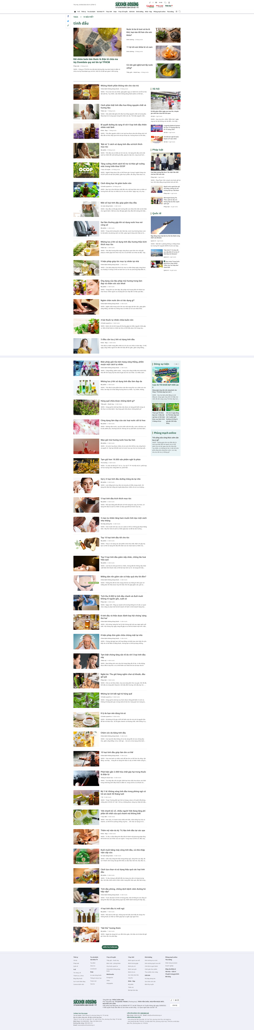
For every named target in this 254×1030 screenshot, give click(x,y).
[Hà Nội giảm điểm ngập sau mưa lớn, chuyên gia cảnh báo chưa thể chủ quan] (166, 101)
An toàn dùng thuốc (96, 975)
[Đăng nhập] (169, 2)
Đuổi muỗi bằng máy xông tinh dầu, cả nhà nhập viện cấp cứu (123, 851)
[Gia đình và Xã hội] (150, 6)
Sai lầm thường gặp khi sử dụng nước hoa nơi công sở (122, 223)
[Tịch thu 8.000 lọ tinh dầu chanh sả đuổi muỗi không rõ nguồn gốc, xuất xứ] (86, 602)
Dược (115, 11)
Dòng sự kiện (161, 364)
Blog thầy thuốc (77, 978)
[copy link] (68, 25)
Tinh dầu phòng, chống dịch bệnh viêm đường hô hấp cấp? (123, 890)
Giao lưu (92, 966)
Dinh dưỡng (139, 11)
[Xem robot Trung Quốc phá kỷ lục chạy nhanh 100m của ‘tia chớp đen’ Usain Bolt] (157, 264)
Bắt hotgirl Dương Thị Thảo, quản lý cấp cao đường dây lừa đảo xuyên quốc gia (171, 200)
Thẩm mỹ (130, 987)
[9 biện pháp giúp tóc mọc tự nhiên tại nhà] (86, 268)
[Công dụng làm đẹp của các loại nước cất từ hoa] (86, 427)
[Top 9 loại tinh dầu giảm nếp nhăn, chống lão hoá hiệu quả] (86, 563)
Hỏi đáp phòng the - (107, 524)
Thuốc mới (93, 981)
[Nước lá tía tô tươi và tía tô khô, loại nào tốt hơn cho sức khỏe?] (168, 35)
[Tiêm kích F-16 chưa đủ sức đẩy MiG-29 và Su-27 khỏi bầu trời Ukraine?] (157, 252)
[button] (174, 364)
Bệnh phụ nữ (132, 966)
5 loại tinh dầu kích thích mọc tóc (116, 498)
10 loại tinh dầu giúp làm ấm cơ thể (117, 752)
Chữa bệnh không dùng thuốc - (110, 89)
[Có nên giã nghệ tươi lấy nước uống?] (168, 70)
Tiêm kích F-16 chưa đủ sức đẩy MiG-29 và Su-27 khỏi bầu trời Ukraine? (171, 252)
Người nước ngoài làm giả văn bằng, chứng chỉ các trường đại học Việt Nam (172, 188)
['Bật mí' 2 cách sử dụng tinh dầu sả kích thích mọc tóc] (86, 150)
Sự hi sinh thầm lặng (79, 981)
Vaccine (92, 984)
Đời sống (168, 976)
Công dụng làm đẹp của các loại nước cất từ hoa (123, 420)
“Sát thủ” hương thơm (111, 928)
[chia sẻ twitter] (68, 21)
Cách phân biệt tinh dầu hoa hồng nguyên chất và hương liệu (123, 106)
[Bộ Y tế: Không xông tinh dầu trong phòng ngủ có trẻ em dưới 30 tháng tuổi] (86, 798)
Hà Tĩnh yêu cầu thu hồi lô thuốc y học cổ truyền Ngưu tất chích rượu (165, 388)
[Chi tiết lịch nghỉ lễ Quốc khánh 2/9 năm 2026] (157, 139)
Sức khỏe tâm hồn (133, 975)
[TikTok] (150, 2)
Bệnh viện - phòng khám (114, 963)
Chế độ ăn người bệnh (151, 966)
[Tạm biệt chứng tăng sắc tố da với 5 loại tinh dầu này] (86, 661)
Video (108, 980)
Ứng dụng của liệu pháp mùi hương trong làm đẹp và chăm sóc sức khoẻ (121, 282)
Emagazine (110, 977)
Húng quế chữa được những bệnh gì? (118, 401)
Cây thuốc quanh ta (112, 966)
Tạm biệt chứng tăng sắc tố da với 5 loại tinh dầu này (123, 655)
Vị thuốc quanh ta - (107, 186)
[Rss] (178, 1000)
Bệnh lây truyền (149, 984)
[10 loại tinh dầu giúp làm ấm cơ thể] (86, 758)
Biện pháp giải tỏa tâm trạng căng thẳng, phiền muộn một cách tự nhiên (122, 363)
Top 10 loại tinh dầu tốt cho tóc (115, 537)
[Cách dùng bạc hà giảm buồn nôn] (86, 189)
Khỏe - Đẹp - (105, 130)
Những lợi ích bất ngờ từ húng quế (116, 694)
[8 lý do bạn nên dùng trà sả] (86, 719)
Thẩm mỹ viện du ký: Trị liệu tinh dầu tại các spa (123, 830)
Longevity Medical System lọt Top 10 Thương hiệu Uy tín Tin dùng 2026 (172, 127)
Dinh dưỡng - (131, 39)
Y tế (78, 11)
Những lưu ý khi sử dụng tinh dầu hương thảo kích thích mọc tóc (124, 243)
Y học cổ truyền (123, 11)
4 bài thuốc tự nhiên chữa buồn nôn (117, 320)
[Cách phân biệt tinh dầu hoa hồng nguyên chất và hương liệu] (86, 111)
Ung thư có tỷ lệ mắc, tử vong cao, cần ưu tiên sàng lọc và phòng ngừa (158, 413)
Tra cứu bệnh (91, 11)
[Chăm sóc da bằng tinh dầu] (86, 739)
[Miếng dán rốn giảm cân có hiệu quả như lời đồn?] (86, 583)
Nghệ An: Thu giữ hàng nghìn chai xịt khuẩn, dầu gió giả (123, 675)
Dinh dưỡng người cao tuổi (152, 963)
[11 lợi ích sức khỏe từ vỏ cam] (168, 53)
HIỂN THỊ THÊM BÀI (110, 947)
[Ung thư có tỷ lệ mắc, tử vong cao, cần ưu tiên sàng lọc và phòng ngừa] (158, 404)
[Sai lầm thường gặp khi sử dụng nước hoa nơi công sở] (86, 228)
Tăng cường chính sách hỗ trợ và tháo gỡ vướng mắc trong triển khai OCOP (123, 165)
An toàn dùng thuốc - (107, 206)
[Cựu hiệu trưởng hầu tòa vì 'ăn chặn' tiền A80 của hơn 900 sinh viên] (166, 161)
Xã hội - (153, 116)
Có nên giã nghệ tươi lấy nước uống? (140, 66)
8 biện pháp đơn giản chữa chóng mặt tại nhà (121, 635)
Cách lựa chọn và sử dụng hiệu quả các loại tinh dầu (123, 870)
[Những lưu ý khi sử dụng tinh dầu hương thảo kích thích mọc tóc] (86, 248)
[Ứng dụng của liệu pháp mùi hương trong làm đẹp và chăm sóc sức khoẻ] (86, 287)
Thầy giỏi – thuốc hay (113, 960)
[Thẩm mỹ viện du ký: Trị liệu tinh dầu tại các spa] (86, 837)
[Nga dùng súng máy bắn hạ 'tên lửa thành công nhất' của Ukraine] (166, 225)
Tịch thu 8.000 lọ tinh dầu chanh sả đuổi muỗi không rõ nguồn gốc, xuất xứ (122, 597)
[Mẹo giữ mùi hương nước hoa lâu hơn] (86, 446)
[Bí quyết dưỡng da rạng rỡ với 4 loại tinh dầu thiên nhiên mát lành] (86, 131)
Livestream (93, 969)
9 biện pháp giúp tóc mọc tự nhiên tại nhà (120, 261)
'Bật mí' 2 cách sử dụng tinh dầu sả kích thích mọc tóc (121, 145)
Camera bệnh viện (78, 984)
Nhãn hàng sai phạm (171, 963)
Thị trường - (105, 462)
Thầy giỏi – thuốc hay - (134, 72)
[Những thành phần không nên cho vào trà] (86, 92)
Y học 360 (109, 11)
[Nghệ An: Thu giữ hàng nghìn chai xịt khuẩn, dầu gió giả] (86, 680)
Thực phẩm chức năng (151, 972)
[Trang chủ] (75, 12)
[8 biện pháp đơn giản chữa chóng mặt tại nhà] (86, 641)
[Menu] (176, 11)
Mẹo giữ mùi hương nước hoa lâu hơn (118, 440)
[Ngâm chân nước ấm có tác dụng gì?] (86, 307)
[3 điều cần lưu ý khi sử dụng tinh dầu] (86, 346)
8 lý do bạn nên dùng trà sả (113, 713)
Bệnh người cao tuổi (134, 960)
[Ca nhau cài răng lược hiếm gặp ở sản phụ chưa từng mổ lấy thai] (172, 404)
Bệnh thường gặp (133, 963)
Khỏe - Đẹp (148, 11)
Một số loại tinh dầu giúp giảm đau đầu (119, 203)
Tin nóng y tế (77, 972)
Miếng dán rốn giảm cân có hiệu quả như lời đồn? (123, 576)
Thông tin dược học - (107, 777)
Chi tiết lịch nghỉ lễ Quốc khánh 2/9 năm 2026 (171, 138)
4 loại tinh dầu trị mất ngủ (112, 908)
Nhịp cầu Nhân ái (170, 969)
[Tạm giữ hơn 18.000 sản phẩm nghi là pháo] (86, 466)
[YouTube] (156, 2)
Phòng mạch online (159, 11)
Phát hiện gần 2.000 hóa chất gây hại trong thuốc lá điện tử (123, 773)
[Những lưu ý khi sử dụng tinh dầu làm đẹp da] (86, 388)
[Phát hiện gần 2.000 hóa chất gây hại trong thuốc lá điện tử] (86, 778)
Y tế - (102, 797)
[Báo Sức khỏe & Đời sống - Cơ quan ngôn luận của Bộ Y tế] (127, 5)
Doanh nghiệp (169, 966)
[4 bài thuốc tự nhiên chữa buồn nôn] (86, 326)
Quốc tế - (153, 241)
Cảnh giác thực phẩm (151, 969)
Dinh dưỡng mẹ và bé (151, 960)
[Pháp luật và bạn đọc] (160, 6)
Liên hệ (174, 1005)
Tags (75, 17)
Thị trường (170, 11)
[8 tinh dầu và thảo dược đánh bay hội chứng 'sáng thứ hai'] (86, 622)
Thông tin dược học (96, 978)
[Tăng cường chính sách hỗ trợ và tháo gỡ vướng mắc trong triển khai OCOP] (86, 170)
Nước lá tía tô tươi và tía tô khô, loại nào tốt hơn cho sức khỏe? (139, 32)
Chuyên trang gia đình (172, 974)
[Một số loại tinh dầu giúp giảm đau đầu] (86, 209)
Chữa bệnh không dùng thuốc (113, 970)
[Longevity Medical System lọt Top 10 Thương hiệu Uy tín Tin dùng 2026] (157, 128)
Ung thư (130, 978)
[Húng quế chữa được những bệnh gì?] (86, 407)
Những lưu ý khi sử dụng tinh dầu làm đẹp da (121, 381)
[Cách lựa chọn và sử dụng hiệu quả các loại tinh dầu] (86, 876)
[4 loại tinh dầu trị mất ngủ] (86, 915)
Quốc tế (156, 213)
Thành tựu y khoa (78, 975)
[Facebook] (174, 1000)
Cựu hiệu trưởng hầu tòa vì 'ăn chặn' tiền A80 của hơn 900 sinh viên (164, 173)
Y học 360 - (104, 816)
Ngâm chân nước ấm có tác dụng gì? (117, 300)
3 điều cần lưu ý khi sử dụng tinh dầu (118, 339)
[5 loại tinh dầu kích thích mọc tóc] (86, 505)
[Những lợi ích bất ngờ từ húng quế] (86, 700)
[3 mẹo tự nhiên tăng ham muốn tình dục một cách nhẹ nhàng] (86, 524)
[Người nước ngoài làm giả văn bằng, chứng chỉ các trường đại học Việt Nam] (157, 189)
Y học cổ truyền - (106, 169)
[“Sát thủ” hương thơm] (86, 934)
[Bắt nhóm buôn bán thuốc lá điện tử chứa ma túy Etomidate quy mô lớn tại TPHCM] (97, 42)
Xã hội (156, 89)
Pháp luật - (76, 66)
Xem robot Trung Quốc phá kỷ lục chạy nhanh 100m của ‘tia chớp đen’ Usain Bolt (172, 264)
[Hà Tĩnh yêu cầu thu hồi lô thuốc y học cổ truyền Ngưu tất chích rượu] (165, 375)
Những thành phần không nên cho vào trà (120, 85)
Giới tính (132, 11)
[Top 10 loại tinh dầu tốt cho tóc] (86, 544)
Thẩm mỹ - (104, 111)
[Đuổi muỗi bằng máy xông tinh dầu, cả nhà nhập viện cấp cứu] (86, 856)
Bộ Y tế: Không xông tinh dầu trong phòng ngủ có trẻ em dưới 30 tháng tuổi (123, 792)
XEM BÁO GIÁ (144, 1013)
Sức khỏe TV (100, 11)
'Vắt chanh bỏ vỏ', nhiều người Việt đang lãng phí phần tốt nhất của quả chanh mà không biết (123, 812)
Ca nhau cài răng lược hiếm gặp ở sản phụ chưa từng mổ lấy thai (172, 413)
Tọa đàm (92, 963)
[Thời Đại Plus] (169, 6)
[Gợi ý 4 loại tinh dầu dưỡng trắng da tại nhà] (86, 485)
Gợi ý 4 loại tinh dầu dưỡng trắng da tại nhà (120, 479)
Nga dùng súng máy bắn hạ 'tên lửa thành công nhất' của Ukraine (165, 237)
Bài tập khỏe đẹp (133, 990)
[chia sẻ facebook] (68, 16)
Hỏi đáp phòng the (150, 978)
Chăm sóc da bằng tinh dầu (113, 733)
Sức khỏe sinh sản (150, 981)
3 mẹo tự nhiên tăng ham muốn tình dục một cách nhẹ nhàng (124, 519)
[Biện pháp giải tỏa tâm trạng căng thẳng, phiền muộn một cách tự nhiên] (86, 368)
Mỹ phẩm (130, 984)
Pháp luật (157, 149)
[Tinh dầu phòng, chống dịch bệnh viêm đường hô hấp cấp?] (86, 895)
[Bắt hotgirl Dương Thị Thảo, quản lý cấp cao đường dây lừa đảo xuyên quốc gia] (157, 200)
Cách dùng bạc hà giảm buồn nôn (116, 183)
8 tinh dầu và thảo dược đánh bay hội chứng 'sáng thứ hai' (123, 616)
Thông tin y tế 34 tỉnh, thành (163, 385)
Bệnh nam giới (132, 969)
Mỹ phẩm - (104, 150)
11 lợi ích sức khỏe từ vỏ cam (139, 47)
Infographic (110, 983)
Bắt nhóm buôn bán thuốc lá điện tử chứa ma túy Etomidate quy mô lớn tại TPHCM (95, 61)
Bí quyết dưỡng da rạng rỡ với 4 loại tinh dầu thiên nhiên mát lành (124, 125)
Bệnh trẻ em (131, 972)
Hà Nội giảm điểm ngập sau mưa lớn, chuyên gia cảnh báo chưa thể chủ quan (165, 112)
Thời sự (83, 11)
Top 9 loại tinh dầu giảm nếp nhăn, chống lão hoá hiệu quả (123, 558)
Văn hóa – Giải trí (170, 971)
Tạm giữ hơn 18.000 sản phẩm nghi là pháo (121, 459)
